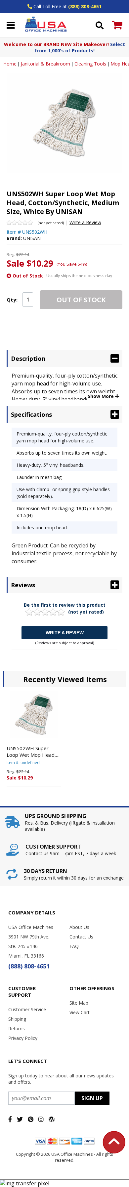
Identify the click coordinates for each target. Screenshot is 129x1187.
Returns (16, 1028)
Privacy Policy (22, 1038)
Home (10, 64)
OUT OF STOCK (81, 299)
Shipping (17, 1019)
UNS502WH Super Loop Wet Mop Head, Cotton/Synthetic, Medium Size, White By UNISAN (33, 751)
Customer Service (27, 1009)
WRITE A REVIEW (65, 632)
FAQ (74, 946)
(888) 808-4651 (85, 6)
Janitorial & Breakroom (45, 64)
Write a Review (85, 222)
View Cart (79, 1012)
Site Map (78, 1003)
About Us (79, 927)
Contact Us (81, 937)
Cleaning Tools (90, 64)
